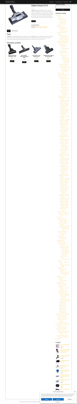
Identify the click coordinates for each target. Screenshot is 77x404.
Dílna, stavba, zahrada (62, 32)
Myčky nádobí (62, 292)
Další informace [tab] (15, 30)
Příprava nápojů (63, 51)
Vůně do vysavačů (64, 135)
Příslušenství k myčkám (65, 299)
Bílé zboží (59, 25)
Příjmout (46, 399)
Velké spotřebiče (62, 26)
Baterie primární (64, 280)
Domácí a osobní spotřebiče (63, 41)
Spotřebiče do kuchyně (63, 290)
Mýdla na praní (63, 238)
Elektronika (60, 276)
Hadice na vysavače (64, 104)
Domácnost (59, 15)
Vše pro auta (61, 18)
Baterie (61, 279)
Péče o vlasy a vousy (64, 77)
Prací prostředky (63, 237)
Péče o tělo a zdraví (62, 75)
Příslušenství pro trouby (65, 300)
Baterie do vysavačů (65, 101)
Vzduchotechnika (63, 35)
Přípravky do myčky (65, 259)
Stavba (60, 34)
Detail (33, 21)
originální (33, 10)
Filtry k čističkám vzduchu (65, 212)
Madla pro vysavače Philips (64, 336)
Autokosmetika (63, 19)
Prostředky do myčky (65, 227)
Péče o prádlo (61, 73)
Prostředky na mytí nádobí (65, 225)
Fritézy (64, 49)
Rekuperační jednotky (65, 36)
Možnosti (69, 399)
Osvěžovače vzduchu (65, 246)
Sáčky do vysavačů (64, 111)
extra (37, 11)
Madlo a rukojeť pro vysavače (63, 335)
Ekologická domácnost (63, 231)
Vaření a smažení (65, 48)
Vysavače (51, 1)
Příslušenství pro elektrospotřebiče (63, 324)
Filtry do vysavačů (64, 103)
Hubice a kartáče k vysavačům (41, 27)
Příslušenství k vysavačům (61, 1)
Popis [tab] (8, 30)
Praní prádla (61, 236)
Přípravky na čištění (64, 247)
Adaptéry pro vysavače (65, 100)
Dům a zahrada (60, 240)
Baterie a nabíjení (62, 277)
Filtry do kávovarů (66, 58)
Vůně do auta (63, 21)
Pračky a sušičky (62, 283)
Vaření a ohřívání (63, 302)
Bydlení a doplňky (62, 241)
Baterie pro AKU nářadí (63, 326)
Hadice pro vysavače (63, 318)
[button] (74, 391)
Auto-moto (60, 16)
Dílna (60, 260)
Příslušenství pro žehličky (64, 74)
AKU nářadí (60, 325)
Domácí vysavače (10, 1)
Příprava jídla (62, 44)
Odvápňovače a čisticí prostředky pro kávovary (66, 61)
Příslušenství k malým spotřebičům (63, 313)
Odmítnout (58, 399)
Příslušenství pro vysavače (61, 328)
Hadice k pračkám (64, 31)
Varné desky (63, 303)
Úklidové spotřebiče (62, 96)
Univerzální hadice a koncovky (64, 331)
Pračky (61, 286)
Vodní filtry (59, 338)
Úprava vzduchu (62, 211)
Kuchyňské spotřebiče (63, 42)
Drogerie (59, 217)
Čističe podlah (64, 249)
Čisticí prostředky (62, 218)
